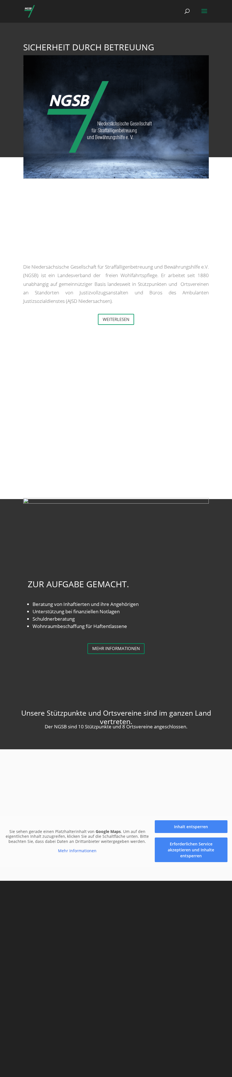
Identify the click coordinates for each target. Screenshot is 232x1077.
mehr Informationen (116, 648)
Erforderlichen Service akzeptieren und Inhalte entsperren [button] (191, 849)
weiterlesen (116, 319)
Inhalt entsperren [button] (191, 826)
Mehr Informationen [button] (77, 850)
